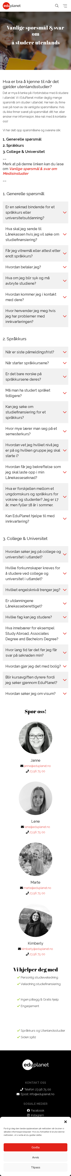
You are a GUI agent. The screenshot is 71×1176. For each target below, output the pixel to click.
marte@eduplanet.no (37, 888)
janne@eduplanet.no (37, 766)
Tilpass (35, 1167)
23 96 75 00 (37, 771)
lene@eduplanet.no (37, 827)
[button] (65, 1121)
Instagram (37, 1115)
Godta (35, 1147)
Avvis (35, 1157)
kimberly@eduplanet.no (37, 949)
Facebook (37, 1110)
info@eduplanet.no (42, 1094)
